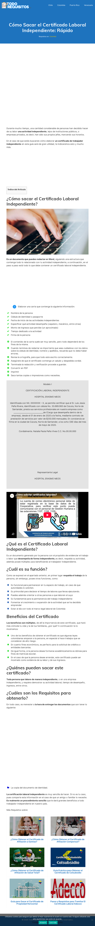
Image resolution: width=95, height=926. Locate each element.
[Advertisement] (47, 89)
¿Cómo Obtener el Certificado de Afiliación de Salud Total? (27, 871)
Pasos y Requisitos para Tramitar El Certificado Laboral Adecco (68, 902)
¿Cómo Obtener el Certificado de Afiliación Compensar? (67, 840)
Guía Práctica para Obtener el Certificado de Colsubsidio (68, 871)
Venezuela (88, 5)
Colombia (61, 5)
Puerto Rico (74, 5)
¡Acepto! (43, 922)
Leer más (53, 922)
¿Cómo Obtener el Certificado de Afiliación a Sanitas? (27, 840)
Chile (50, 5)
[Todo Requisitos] (17, 5)
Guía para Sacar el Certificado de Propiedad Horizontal (27, 902)
